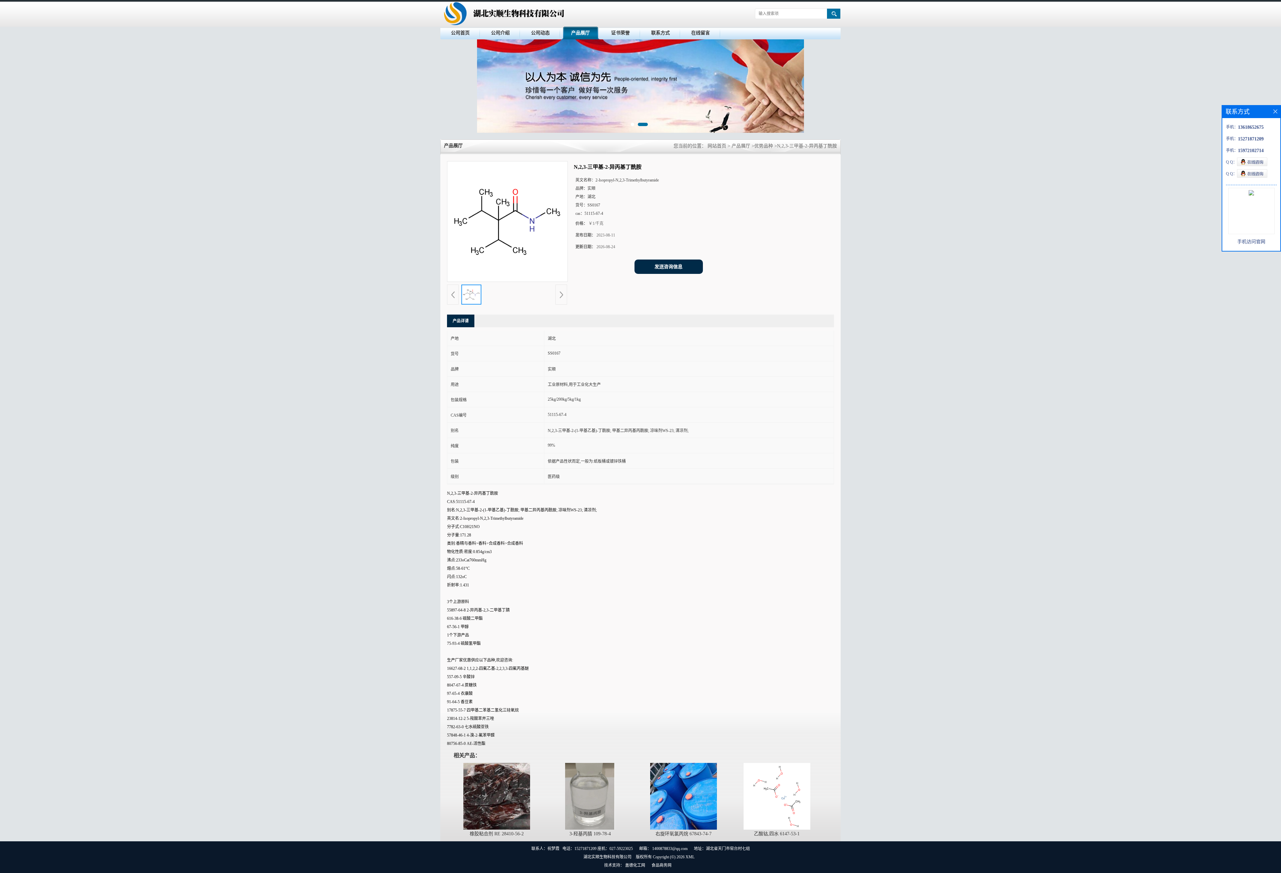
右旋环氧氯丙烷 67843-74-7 (684, 833)
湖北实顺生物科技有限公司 (607, 857)
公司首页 (460, 32)
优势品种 (763, 145)
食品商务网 (662, 865)
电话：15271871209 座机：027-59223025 (597, 848)
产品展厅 (580, 32)
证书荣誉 (620, 32)
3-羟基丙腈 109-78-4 (590, 833)
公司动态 (540, 32)
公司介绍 (500, 32)
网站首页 (717, 145)
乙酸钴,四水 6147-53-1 (777, 833)
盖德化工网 (635, 865)
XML (690, 857)
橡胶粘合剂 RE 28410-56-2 (497, 833)
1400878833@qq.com (670, 848)
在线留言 (700, 32)
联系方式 (660, 32)
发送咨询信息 (669, 266)
